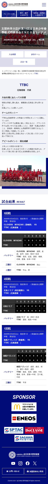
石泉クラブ (7, 306)
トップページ (6, 71)
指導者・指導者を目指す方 (39, 14)
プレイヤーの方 (9, 14)
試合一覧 (24, 61)
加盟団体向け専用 (36, 471)
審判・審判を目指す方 (24, 14)
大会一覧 (16, 71)
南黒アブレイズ (9, 355)
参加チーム (35, 54)
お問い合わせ (14, 471)
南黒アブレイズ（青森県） (15, 339)
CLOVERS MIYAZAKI (12, 240)
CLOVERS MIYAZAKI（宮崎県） (18, 224)
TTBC (5, 245)
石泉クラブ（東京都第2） (14, 290)
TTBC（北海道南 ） (13, 227)
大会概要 (12, 54)
